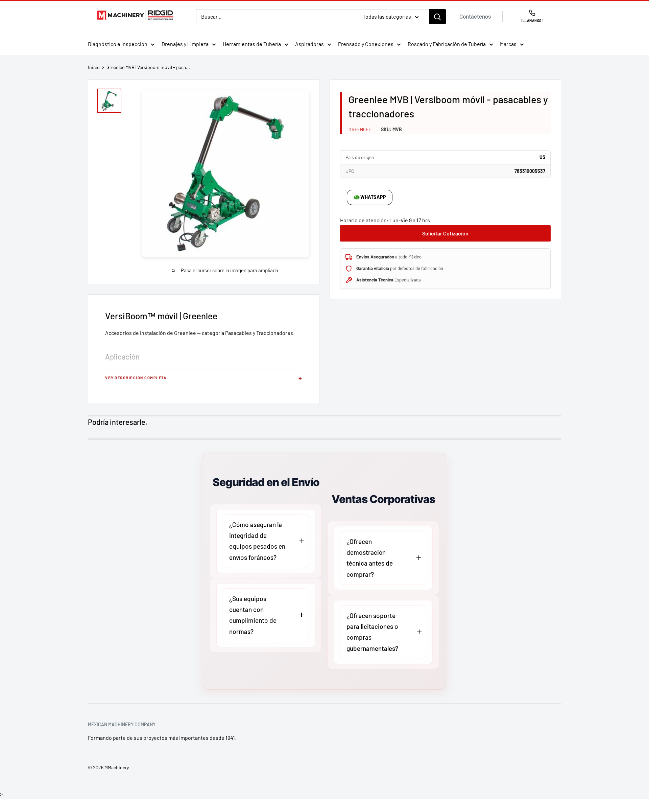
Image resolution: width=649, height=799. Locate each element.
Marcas (508, 44)
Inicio (94, 67)
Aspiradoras (309, 44)
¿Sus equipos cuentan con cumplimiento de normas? (253, 615)
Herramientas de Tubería (252, 44)
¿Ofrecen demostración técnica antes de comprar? (369, 558)
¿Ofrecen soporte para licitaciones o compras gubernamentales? (372, 632)
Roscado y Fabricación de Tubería (447, 44)
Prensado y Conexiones (365, 44)
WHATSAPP (373, 197)
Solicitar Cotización (445, 233)
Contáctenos (475, 16)
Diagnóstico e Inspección (117, 44)
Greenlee (359, 129)
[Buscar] (437, 16)
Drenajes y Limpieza (185, 44)
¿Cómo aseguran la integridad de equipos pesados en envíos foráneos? (257, 541)
